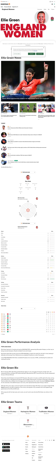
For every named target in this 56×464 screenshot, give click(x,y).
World (33, 455)
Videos (26, 451)
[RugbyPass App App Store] (10, 444)
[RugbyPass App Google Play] (10, 447)
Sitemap (26, 453)
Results (26, 446)
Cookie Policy (40, 446)
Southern (33, 453)
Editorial (39, 460)
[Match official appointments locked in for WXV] (28, 81)
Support (39, 454)
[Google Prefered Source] (10, 450)
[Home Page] (5, 4)
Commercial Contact (40, 457)
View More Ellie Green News (6, 167)
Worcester (41, 43)
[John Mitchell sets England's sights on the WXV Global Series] (46, 111)
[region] (28, 51)
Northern (33, 451)
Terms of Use (40, 444)
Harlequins (28, 45)
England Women (8, 9)
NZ (32, 457)
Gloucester (20, 43)
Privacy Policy (40, 442)
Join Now (33, 442)
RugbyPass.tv (34, 444)
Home (26, 442)
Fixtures (26, 444)
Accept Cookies (39, 53)
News (2, 6)
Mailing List (34, 446)
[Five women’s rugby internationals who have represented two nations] (9, 111)
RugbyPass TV (15, 6)
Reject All (31, 53)
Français (33, 460)
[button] (55, 7)
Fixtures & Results (7, 6)
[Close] (43, 48)
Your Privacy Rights (17, 53)
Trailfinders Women (49, 381)
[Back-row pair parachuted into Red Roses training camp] (28, 111)
